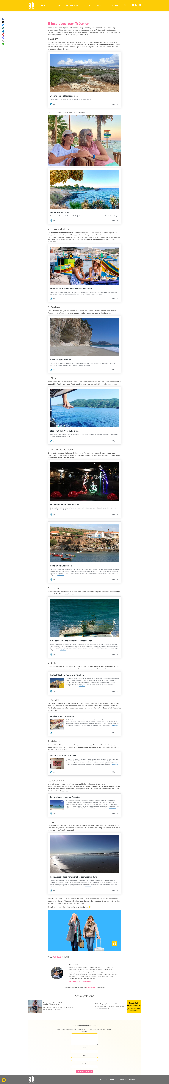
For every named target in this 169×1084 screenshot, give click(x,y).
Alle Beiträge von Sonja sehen (80, 982)
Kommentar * (84, 1032)
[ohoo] (31, 5)
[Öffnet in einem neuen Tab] (133, 5)
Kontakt (113, 5)
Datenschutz (134, 1079)
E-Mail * (85, 1055)
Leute (57, 5)
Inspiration (72, 5)
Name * (84, 1048)
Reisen (87, 5)
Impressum (122, 1079)
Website (84, 1063)
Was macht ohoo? (107, 1079)
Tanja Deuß (57, 957)
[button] (3, 19)
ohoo (99, 5)
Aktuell (45, 5)
